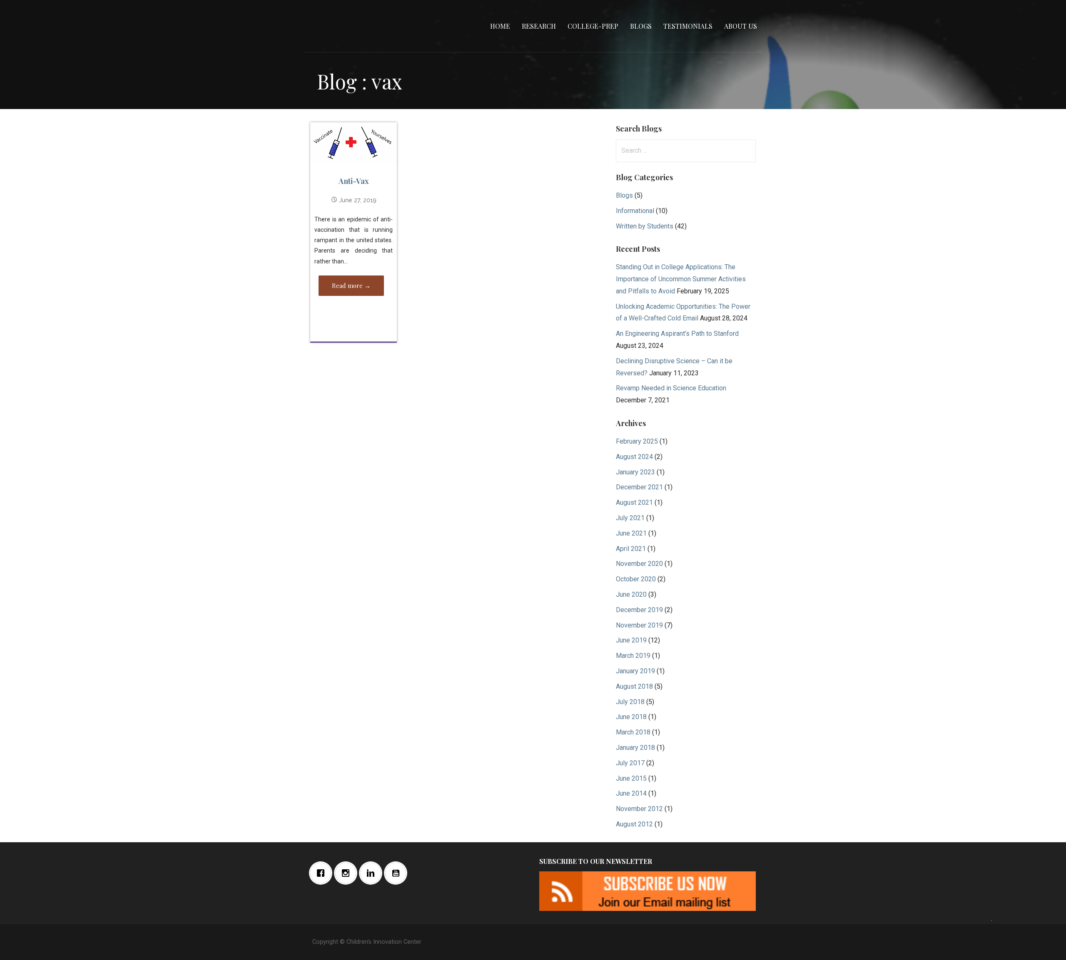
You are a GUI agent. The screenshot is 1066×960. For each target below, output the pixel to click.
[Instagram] (347, 873)
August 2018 (634, 686)
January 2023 (635, 472)
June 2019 (631, 640)
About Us (740, 26)
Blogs (641, 26)
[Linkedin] (372, 873)
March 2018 (633, 732)
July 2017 (630, 763)
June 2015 (631, 778)
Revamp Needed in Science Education (671, 388)
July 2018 (630, 702)
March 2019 (633, 656)
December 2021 (639, 487)
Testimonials (687, 26)
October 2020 (636, 579)
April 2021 (631, 549)
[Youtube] (397, 873)
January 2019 (635, 671)
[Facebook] (322, 873)
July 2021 (630, 518)
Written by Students (644, 226)
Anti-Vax (354, 181)
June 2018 (631, 717)
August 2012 (634, 824)
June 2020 (631, 594)
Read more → (351, 285)
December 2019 (639, 610)
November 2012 (639, 809)
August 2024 (634, 457)
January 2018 (635, 748)
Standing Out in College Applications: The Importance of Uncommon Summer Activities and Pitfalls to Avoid (681, 279)
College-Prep (593, 26)
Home (500, 26)
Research (539, 26)
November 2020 (639, 564)
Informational (635, 211)
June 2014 (631, 793)
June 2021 (631, 533)
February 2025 (637, 441)
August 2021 (634, 502)
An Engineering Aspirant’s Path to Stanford (677, 333)
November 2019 (639, 625)
